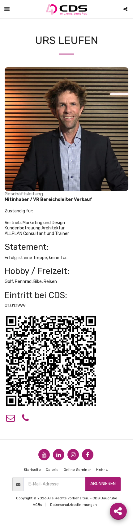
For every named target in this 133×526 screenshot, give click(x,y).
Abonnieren (103, 483)
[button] (7, 9)
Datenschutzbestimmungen (73, 505)
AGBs (37, 505)
